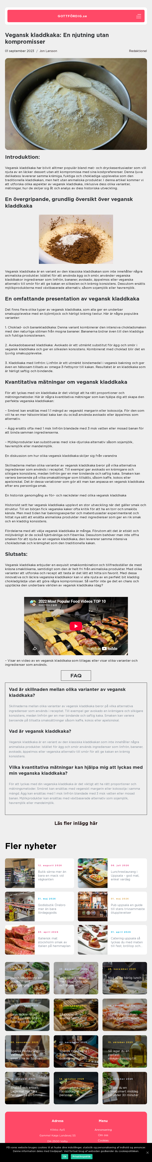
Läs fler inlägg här (76, 823)
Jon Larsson (48, 51)
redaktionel (138, 51)
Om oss (103, 1135)
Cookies (103, 1140)
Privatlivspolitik (82, 1156)
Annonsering (103, 1129)
